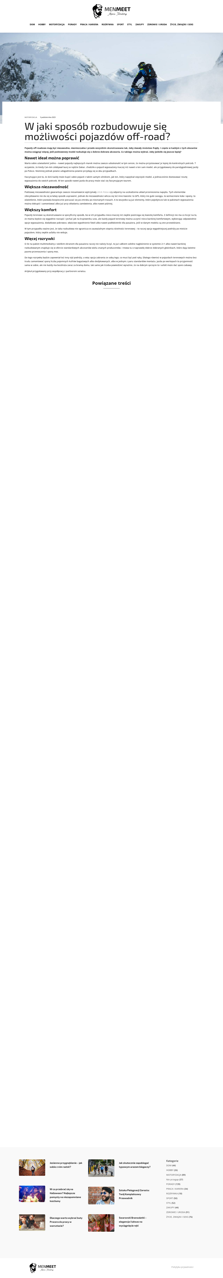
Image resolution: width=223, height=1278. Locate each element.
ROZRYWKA (108, 24)
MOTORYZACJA (57, 24)
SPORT (120, 24)
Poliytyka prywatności (182, 1267)
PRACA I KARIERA (89, 24)
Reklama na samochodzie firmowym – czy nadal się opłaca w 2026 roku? (89, 822)
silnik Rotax (103, 192)
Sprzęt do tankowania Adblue (55, 963)
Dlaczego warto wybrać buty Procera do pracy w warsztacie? (66, 1221)
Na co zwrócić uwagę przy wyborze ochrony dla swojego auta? (81, 401)
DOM (32, 24)
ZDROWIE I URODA (157, 24)
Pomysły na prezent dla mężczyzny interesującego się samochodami (86, 541)
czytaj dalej (39, 418)
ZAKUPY (139, 24)
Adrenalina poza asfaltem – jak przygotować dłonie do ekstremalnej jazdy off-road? (98, 682)
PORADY (72, 24)
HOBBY (42, 24)
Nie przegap (172, 1179)
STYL (129, 24)
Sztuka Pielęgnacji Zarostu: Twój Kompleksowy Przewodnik (134, 1194)
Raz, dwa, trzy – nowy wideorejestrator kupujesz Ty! (73, 1103)
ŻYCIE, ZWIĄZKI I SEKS (181, 24)
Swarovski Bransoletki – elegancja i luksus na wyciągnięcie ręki (133, 1221)
